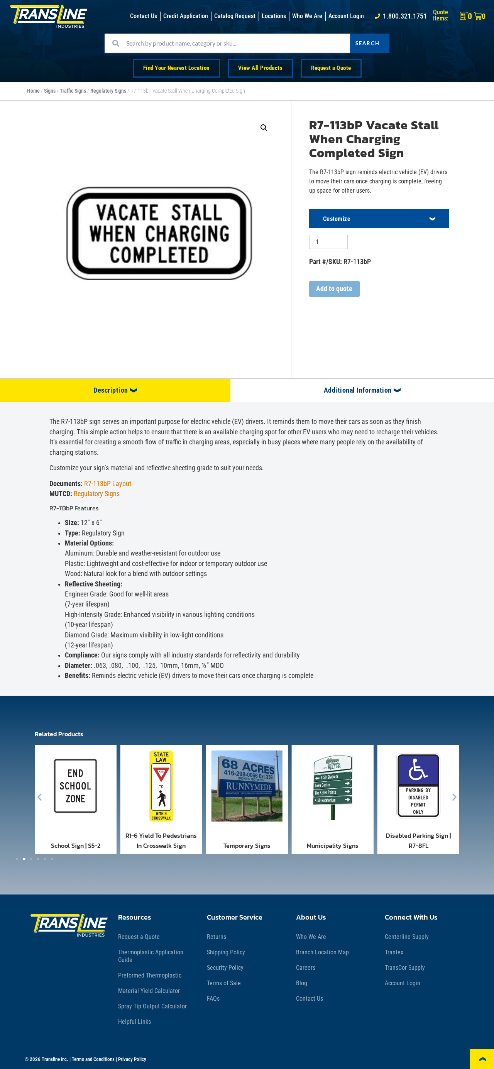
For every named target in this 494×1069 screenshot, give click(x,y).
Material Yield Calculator (149, 990)
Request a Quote (139, 936)
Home (33, 91)
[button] (264, 128)
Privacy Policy (132, 1059)
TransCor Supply (405, 967)
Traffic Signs (73, 91)
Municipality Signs (333, 845)
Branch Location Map (322, 952)
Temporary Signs (247, 845)
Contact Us (309, 998)
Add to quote (334, 289)
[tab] (115, 390)
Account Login (402, 983)
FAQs (213, 998)
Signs (50, 91)
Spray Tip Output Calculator (152, 1006)
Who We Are (311, 936)
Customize (336, 218)
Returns (216, 936)
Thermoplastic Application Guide (150, 956)
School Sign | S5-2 (75, 845)
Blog (301, 983)
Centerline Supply (407, 936)
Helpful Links (134, 1021)
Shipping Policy (226, 952)
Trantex (394, 952)
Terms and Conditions (93, 1059)
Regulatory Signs (108, 91)
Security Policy (225, 967)
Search (367, 43)
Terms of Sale (224, 983)
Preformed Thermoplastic (149, 975)
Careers (305, 967)
